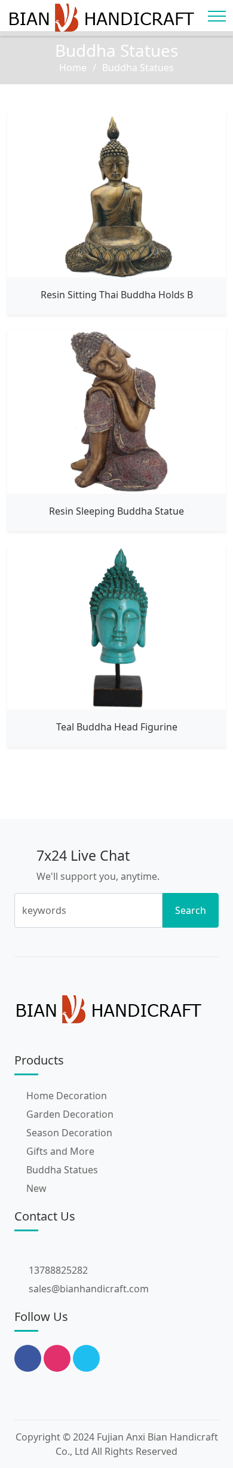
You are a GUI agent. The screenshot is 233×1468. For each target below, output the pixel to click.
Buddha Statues (62, 1169)
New (36, 1188)
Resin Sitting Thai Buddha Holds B (117, 294)
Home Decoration (66, 1095)
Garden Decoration (70, 1114)
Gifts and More (60, 1151)
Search (190, 910)
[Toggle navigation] (217, 16)
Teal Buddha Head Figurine (116, 726)
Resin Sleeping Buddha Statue (116, 511)
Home (73, 67)
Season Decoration (69, 1132)
